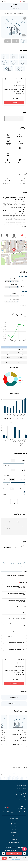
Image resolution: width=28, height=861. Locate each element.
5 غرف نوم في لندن (21, 797)
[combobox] (14, 528)
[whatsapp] (4, 811)
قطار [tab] (7, 238)
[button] (23, 41)
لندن (25, 14)
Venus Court (6, 14)
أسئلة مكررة (14, 824)
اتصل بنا (14, 830)
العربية (3, 1)
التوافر (14, 119)
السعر (11, 520)
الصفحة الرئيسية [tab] (22, 238)
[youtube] (16, 811)
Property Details (8, 562)
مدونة (14, 835)
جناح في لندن (22, 800)
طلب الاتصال (13, 102)
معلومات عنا (14, 827)
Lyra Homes (13, 14)
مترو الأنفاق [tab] (14, 238)
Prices (22, 562)
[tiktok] (8, 811)
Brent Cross (20, 14)
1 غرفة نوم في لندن (21, 785)
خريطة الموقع (14, 832)
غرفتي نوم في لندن (21, 788)
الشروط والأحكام (14, 821)
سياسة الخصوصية (14, 818)
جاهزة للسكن (17, 91)
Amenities (16, 562)
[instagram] (12, 811)
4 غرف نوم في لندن (21, 794)
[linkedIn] (20, 811)
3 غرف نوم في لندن (21, 791)
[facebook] (24, 811)
